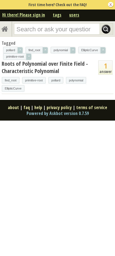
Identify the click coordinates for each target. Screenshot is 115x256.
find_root (10, 80)
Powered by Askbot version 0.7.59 (58, 113)
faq (26, 107)
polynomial (76, 80)
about (13, 107)
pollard (55, 80)
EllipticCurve (13, 88)
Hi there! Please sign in (23, 15)
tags (57, 15)
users (74, 15)
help (38, 107)
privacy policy (59, 107)
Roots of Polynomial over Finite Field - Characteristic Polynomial (45, 67)
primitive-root (34, 80)
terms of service (91, 107)
